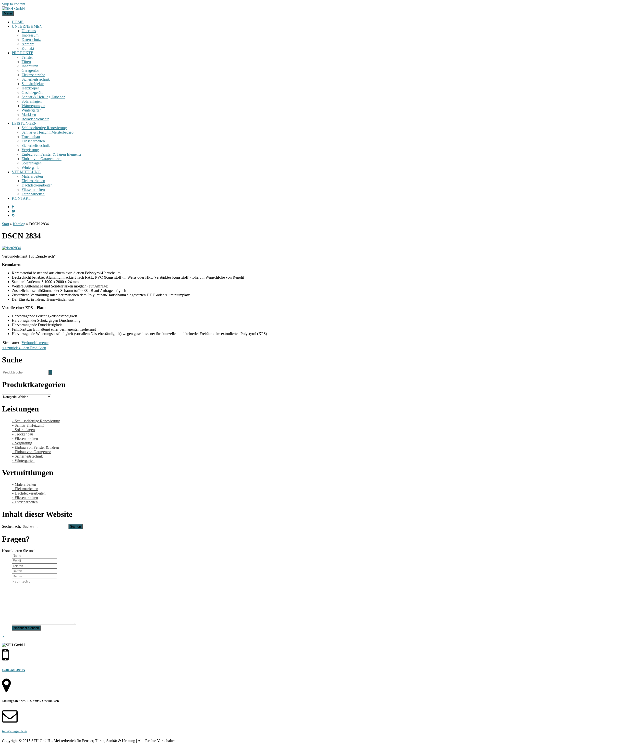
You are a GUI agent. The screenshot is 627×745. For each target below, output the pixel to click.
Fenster (27, 57)
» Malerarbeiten (24, 484)
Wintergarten (31, 110)
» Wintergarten (23, 461)
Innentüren (30, 66)
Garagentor (30, 70)
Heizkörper (30, 88)
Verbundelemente (35, 343)
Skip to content (13, 4)
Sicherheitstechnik (36, 79)
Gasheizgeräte (32, 92)
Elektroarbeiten (33, 181)
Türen (26, 62)
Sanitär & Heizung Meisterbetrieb (47, 132)
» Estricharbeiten (25, 502)
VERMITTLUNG (26, 172)
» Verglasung (22, 443)
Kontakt (28, 48)
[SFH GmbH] (13, 8)
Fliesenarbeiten (33, 141)
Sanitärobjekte (33, 84)
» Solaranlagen (23, 430)
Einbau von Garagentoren (41, 159)
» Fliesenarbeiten (25, 438)
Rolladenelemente (35, 119)
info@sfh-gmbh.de (14, 731)
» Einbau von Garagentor (31, 452)
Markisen (29, 114)
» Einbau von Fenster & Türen (35, 447)
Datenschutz (31, 39)
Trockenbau (31, 137)
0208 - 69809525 (13, 670)
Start (5, 224)
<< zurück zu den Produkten (24, 348)
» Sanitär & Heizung (28, 425)
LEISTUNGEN (24, 123)
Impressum (30, 35)
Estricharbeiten (33, 194)
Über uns (29, 31)
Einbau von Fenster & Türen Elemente (51, 154)
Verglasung (30, 150)
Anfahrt (28, 44)
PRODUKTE (22, 53)
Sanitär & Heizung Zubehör (43, 97)
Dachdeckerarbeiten (37, 185)
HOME (18, 22)
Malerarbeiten (32, 176)
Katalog (19, 224)
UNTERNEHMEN (27, 26)
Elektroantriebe (33, 75)
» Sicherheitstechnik (27, 456)
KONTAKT (21, 198)
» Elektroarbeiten (25, 489)
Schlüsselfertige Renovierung (44, 128)
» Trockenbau (22, 434)
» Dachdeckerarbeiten (29, 493)
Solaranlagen (32, 101)
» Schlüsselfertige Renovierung (36, 421)
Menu (8, 13)
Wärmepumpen (33, 106)
